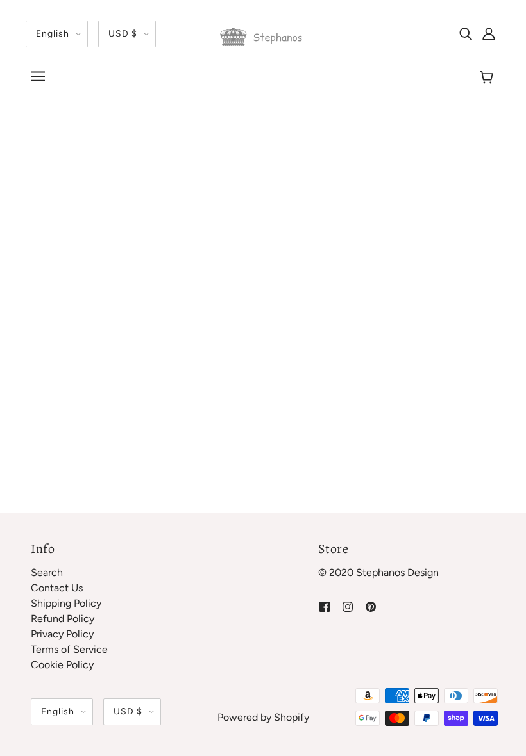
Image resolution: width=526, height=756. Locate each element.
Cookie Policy (62, 665)
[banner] (263, 36)
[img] (465, 33)
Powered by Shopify (263, 717)
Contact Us (57, 588)
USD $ (122, 33)
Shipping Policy (66, 603)
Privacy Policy (62, 634)
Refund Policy (62, 618)
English (52, 33)
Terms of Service (69, 649)
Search (47, 572)
